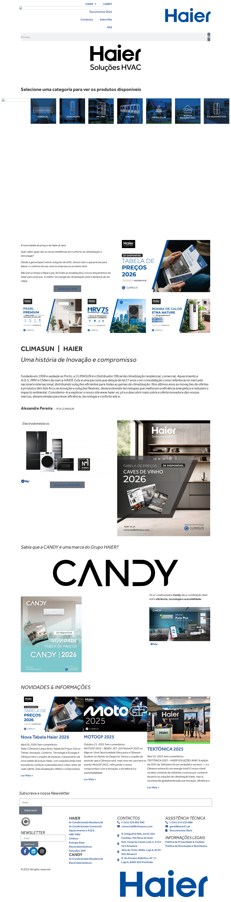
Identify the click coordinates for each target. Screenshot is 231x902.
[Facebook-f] (25, 851)
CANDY (107, 3)
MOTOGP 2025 (99, 737)
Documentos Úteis (100, 11)
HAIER (89, 3)
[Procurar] (208, 37)
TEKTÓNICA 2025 (165, 749)
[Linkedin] (33, 851)
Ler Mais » (27, 775)
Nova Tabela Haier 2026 (45, 737)
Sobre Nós (106, 19)
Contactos (86, 19)
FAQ (109, 27)
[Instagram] (42, 851)
